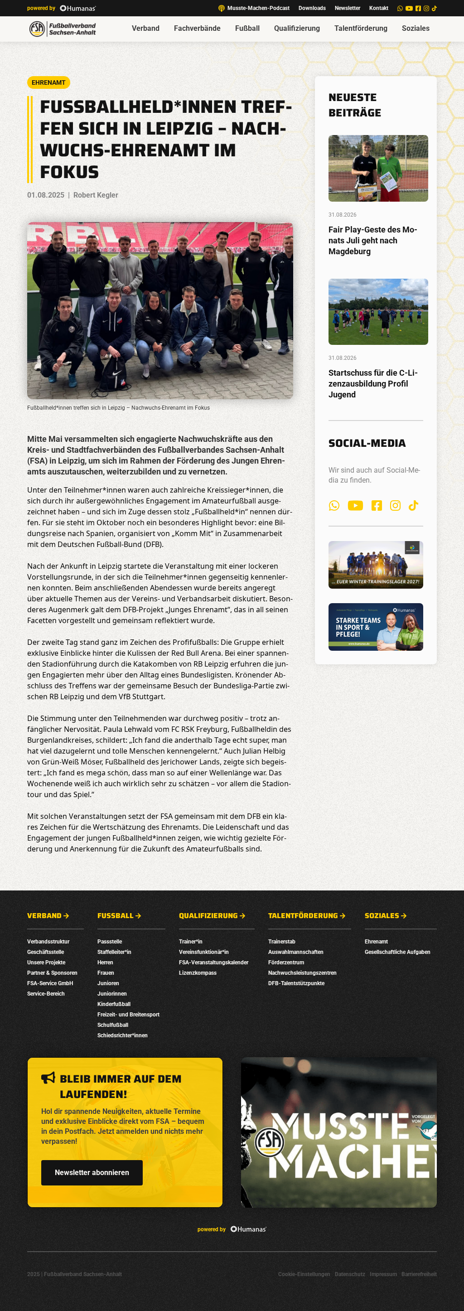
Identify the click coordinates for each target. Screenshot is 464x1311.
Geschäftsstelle (45, 952)
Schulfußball (112, 1025)
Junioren (108, 983)
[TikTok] (434, 8)
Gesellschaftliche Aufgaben (397, 952)
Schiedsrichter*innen (122, 1035)
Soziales (416, 28)
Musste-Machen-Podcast (258, 8)
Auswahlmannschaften (296, 952)
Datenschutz (350, 1274)
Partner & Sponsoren (52, 973)
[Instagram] (426, 8)
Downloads (312, 8)
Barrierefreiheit (419, 1274)
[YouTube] (409, 8)
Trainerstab (281, 942)
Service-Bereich (46, 994)
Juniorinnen (112, 994)
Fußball (247, 28)
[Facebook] (418, 8)
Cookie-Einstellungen (304, 1274)
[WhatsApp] (400, 8)
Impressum (383, 1274)
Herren (105, 962)
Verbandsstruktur (48, 942)
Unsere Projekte (46, 962)
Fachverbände (197, 28)
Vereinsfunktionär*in (204, 952)
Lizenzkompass (198, 973)
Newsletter (347, 8)
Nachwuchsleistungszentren (302, 973)
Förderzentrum (286, 962)
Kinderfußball (113, 1004)
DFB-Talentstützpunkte (296, 983)
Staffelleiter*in (114, 952)
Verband (146, 28)
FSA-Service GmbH (50, 983)
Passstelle (109, 942)
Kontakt (378, 8)
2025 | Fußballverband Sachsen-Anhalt (74, 1274)
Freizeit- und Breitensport (128, 1014)
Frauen (105, 973)
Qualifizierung (297, 28)
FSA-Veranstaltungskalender (213, 962)
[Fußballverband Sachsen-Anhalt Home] (62, 29)
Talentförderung (360, 28)
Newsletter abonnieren (92, 1172)
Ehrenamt (376, 942)
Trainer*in (191, 942)
